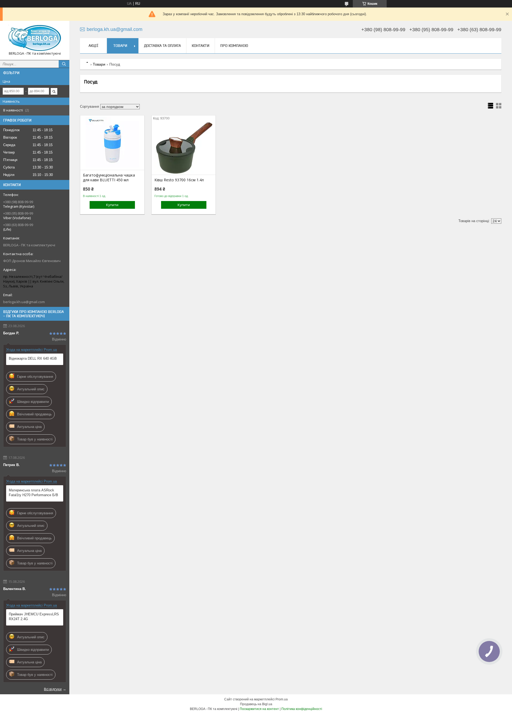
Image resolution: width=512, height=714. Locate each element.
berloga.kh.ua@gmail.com (24, 301)
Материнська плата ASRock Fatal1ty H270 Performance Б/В (33, 492)
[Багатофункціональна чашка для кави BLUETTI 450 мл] (112, 143)
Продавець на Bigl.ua (256, 704)
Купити (112, 204)
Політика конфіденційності (301, 709)
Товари (120, 45)
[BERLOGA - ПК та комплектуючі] (34, 38)
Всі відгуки (53, 689)
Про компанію (234, 45)
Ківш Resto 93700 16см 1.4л (179, 180)
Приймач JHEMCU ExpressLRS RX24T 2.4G (34, 616)
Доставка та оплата (162, 45)
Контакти (200, 45)
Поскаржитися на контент (259, 709)
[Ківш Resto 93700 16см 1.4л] (183, 148)
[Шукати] (64, 64)
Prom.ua (281, 699)
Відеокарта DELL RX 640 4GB (33, 358)
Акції (93, 45)
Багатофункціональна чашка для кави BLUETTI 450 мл (109, 177)
